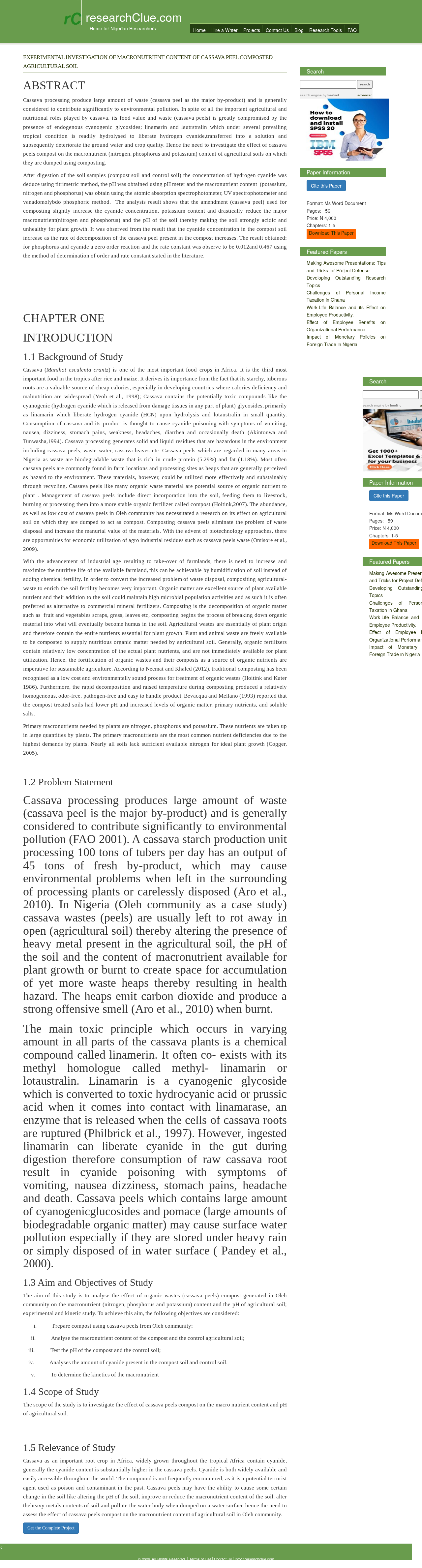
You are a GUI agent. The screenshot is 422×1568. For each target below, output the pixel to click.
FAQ (352, 30)
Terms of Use (200, 1559)
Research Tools (325, 30)
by (330, 95)
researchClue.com (134, 16)
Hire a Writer (224, 30)
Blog (299, 30)
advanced (365, 95)
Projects (251, 30)
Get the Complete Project (51, 1527)
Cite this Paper (326, 185)
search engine (311, 95)
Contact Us (277, 30)
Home (199, 30)
